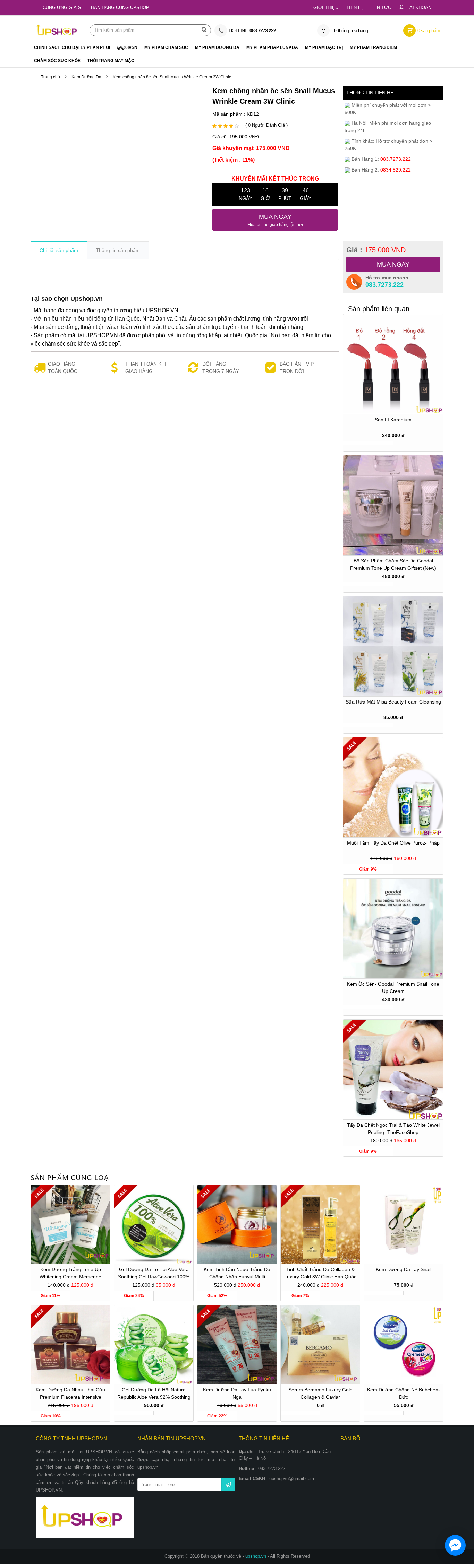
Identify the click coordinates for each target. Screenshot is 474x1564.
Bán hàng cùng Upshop (120, 7)
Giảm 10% (51, 1416)
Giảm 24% (134, 1295)
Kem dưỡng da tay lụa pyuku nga (237, 1393)
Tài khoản (419, 7)
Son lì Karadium (393, 419)
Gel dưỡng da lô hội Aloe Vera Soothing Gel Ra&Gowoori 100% (153, 1273)
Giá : (376, 250)
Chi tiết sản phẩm (59, 250)
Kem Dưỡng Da (86, 77)
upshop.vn (256, 1556)
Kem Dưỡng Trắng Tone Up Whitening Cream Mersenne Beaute (70, 1274)
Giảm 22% (217, 1416)
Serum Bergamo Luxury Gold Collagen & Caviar (320, 1393)
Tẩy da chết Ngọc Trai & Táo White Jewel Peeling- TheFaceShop (393, 1128)
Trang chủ (50, 77)
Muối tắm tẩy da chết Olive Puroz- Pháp (393, 843)
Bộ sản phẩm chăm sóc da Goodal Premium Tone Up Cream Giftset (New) (393, 564)
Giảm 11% (50, 1295)
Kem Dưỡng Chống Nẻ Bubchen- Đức (403, 1393)
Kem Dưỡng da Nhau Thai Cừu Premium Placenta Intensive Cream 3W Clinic (70, 1394)
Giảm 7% (300, 1295)
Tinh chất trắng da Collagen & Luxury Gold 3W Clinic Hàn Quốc (320, 1273)
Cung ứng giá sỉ (63, 7)
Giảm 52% (217, 1295)
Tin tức (382, 7)
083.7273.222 (384, 284)
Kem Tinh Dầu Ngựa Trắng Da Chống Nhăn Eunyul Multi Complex (237, 1274)
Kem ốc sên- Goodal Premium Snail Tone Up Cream (393, 987)
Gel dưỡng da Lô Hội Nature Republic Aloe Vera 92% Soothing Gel (154, 1394)
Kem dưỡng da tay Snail (403, 1269)
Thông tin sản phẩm (118, 250)
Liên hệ (355, 7)
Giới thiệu (325, 7)
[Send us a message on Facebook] (455, 1545)
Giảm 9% (368, 869)
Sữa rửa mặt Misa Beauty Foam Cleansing (393, 702)
